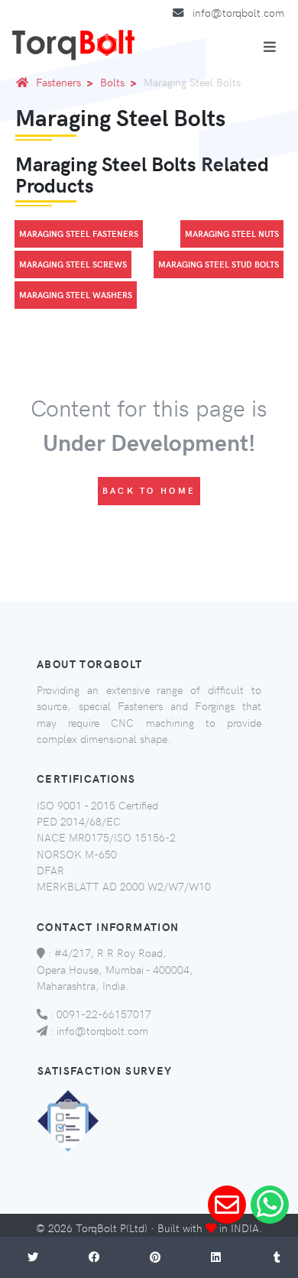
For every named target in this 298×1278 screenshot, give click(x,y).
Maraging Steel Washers (75, 294)
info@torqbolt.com (238, 12)
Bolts (112, 81)
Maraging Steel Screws (73, 264)
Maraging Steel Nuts (232, 233)
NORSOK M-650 (77, 853)
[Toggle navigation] (270, 47)
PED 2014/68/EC (79, 821)
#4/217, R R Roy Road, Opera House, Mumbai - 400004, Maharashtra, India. (115, 969)
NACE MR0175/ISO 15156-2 (106, 837)
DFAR (50, 869)
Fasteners (58, 81)
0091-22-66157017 (104, 1013)
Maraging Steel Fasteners (78, 233)
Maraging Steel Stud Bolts (218, 264)
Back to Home (149, 490)
